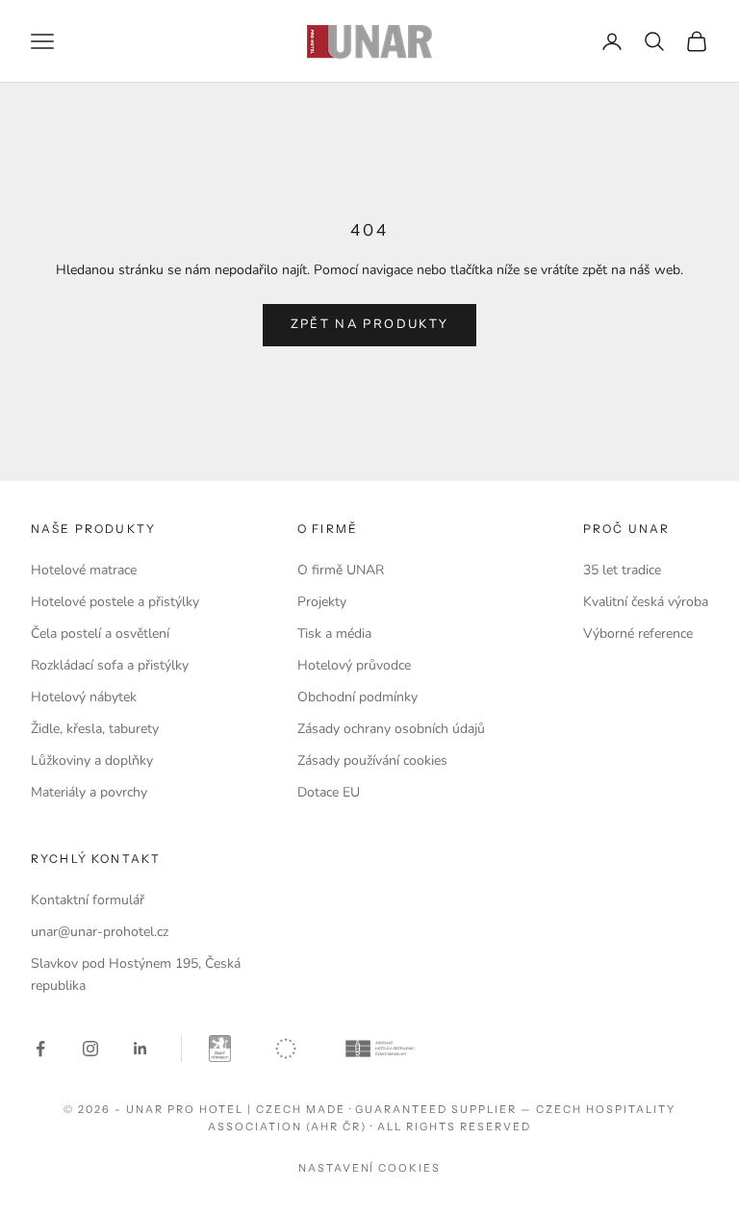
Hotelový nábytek (84, 697)
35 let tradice (622, 570)
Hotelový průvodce (354, 665)
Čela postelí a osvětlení (100, 633)
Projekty (321, 602)
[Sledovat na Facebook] (40, 1048)
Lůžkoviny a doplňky (92, 760)
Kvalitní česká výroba (645, 602)
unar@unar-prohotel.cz (99, 932)
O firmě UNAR (340, 570)
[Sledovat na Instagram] (90, 1048)
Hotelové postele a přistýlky (115, 602)
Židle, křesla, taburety (95, 729)
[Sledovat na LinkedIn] (140, 1048)
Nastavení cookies (370, 1168)
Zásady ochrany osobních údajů (391, 729)
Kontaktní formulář (87, 900)
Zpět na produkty (369, 324)
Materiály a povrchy (89, 792)
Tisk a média (334, 633)
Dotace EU (328, 792)
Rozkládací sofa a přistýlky (110, 665)
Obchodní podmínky (357, 697)
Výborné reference (638, 633)
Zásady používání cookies (372, 760)
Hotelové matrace (84, 570)
